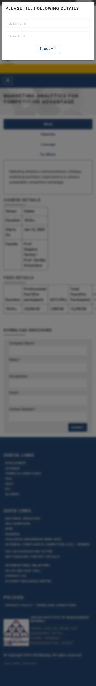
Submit (50, 49)
